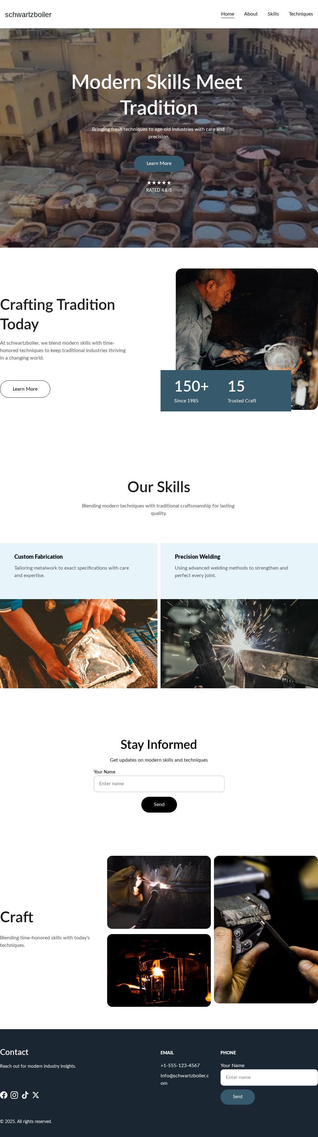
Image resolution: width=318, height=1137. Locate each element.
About (251, 13)
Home (227, 13)
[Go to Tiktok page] (25, 1095)
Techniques (301, 13)
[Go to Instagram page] (14, 1095)
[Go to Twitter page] (35, 1095)
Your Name (104, 772)
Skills (273, 13)
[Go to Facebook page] (3, 1095)
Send (159, 804)
